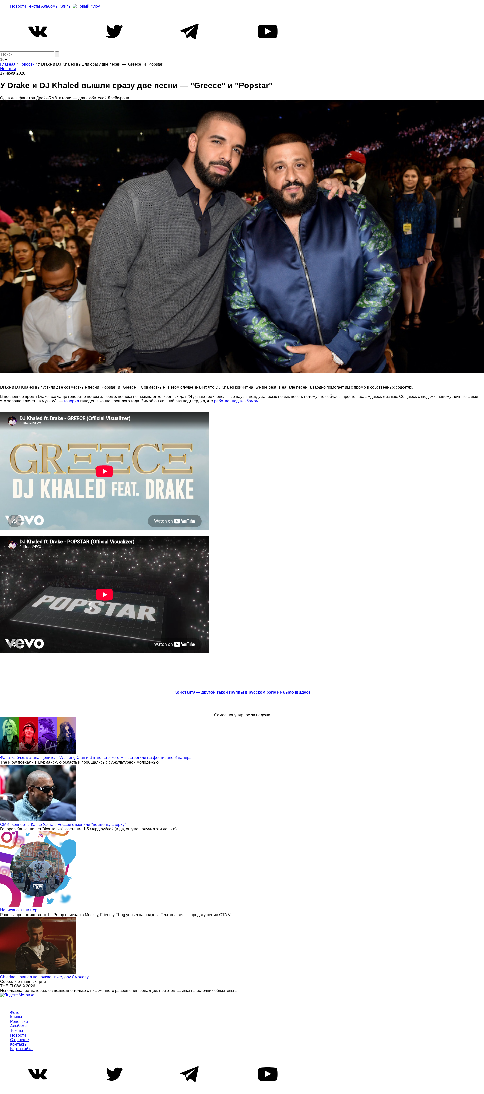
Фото (14, 1012)
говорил (71, 401)
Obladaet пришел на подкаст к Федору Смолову (44, 977)
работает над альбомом (236, 401)
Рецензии (19, 1021)
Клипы (65, 6)
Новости (18, 6)
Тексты (33, 6)
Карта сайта (21, 1049)
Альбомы (49, 6)
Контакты (18, 1044)
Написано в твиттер (18, 910)
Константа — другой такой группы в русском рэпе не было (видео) (242, 692)
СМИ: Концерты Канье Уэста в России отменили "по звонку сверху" (63, 824)
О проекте (19, 1040)
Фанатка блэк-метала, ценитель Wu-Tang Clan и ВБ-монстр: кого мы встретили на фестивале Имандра (96, 757)
